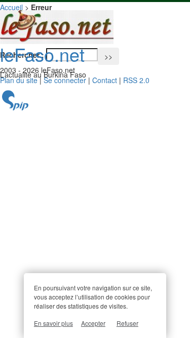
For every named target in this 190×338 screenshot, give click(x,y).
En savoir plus (53, 323)
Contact (104, 80)
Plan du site (18, 80)
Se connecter (65, 80)
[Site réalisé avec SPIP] (15, 107)
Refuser (127, 323)
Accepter (93, 323)
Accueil (11, 7)
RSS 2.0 (136, 80)
